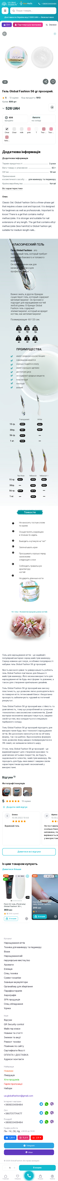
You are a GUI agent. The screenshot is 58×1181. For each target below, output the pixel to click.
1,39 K (12, 1137)
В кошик (37, 1167)
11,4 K (25, 1137)
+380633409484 (49, 4)
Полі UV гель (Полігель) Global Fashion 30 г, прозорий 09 (14, 906)
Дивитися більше (11, 869)
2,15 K (38, 1137)
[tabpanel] (29, 818)
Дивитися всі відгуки (29, 851)
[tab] (8, 777)
